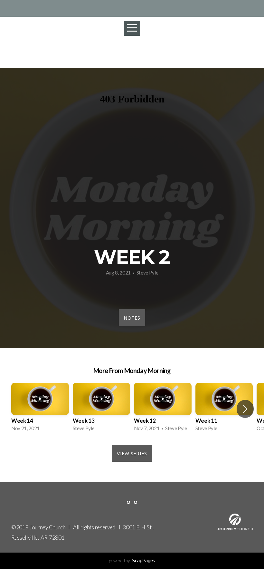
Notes (132, 317)
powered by (132, 560)
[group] (40, 409)
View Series (132, 453)
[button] (245, 409)
